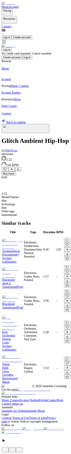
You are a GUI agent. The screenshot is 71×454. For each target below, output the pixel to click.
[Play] (25, 128)
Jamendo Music (35, 410)
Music (5, 6)
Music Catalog (11, 400)
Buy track (8, 173)
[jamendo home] (8, 3)
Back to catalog (16, 122)
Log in (6, 37)
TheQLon (11, 150)
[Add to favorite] (5, 169)
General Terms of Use (15, 418)
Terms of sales (38, 418)
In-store (14, 6)
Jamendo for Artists (14, 410)
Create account (22, 37)
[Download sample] (18, 169)
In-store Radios (29, 400)
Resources (9, 18)
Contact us (16, 403)
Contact (6, 26)
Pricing (7, 10)
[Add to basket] (67, 258)
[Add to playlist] (11, 169)
